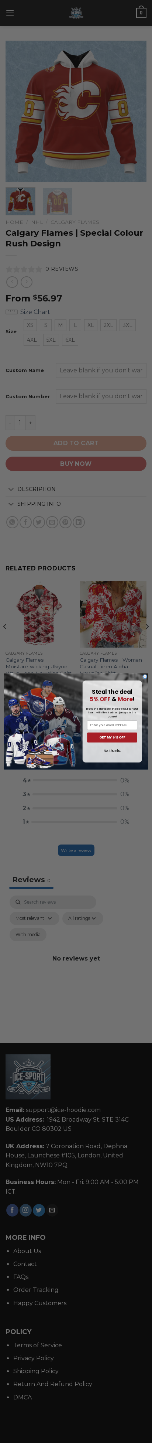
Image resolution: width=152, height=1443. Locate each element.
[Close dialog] (145, 676)
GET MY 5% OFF (112, 737)
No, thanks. (112, 750)
